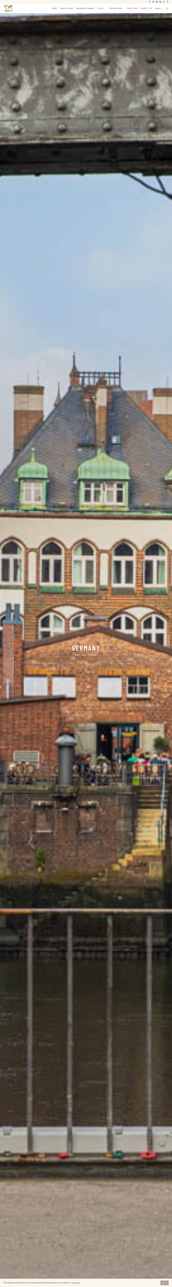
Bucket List (146, 8)
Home (54, 8)
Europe (100, 8)
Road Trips (132, 8)
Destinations (115, 8)
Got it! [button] (164, 1283)
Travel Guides (67, 8)
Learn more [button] (75, 1283)
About (158, 8)
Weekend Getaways (85, 8)
